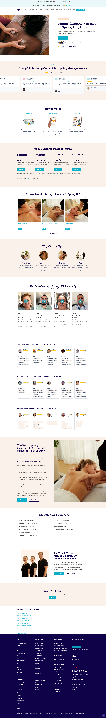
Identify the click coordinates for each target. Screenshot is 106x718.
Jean (52, 349)
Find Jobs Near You (57, 674)
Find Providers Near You (58, 672)
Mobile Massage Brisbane (59, 661)
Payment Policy (20, 679)
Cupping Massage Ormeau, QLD (23, 620)
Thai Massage (38, 653)
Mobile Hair (37, 666)
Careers (18, 655)
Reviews (19, 647)
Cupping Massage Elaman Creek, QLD (24, 627)
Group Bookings (38, 655)
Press (18, 648)
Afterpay (19, 669)
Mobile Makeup (38, 668)
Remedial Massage (39, 645)
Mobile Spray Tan (38, 673)
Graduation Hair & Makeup (59, 682)
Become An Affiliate (21, 653)
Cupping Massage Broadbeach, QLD (24, 617)
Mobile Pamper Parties (39, 675)
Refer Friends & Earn (21, 652)
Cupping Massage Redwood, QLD (23, 622)
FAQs (18, 667)
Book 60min (21, 169)
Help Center (19, 666)
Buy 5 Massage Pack (39, 686)
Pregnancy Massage (39, 648)
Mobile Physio (38, 662)
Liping (81, 412)
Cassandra (82, 381)
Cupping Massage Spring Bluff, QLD (24, 612)
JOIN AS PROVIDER (21, 642)
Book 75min (39, 169)
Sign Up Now (59, 573)
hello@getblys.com (75, 659)
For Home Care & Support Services (60, 648)
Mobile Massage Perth (58, 662)
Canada (18, 702)
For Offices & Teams (58, 643)
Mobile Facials (38, 663)
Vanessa (53, 412)
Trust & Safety (20, 672)
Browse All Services (52, 233)
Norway (18, 708)
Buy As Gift (75, 38)
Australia (19, 695)
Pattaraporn (69, 349)
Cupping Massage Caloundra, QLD (24, 618)
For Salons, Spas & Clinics (59, 645)
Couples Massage (38, 650)
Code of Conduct (20, 684)
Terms (18, 676)
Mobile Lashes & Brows (40, 671)
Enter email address (76, 642)
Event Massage (38, 676)
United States (19, 698)
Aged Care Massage (39, 660)
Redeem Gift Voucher (39, 684)
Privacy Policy (83, 651)
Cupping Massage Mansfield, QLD (23, 623)
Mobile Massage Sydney (58, 657)
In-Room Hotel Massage (40, 652)
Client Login (19, 686)
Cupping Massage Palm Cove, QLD (24, 625)
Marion (27, 91)
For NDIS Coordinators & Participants (61, 650)
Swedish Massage (38, 642)
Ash (67, 412)
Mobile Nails (37, 665)
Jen (38, 412)
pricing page (29, 178)
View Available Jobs (71, 573)
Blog (18, 650)
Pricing (18, 671)
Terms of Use (76, 651)
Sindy (38, 349)
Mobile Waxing (38, 670)
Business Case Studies (58, 693)
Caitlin (92, 88)
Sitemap (18, 658)
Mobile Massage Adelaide (59, 664)
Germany (19, 703)
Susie (59, 88)
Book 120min (76, 169)
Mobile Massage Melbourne (59, 659)
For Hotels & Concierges (58, 642)
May (81, 349)
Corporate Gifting (38, 689)
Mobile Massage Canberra (59, 667)
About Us (19, 645)
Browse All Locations (21, 633)
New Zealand (19, 697)
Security (18, 674)
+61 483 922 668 (75, 661)
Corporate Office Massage (40, 658)
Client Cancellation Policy (22, 681)
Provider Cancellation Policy (22, 682)
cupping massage (39, 458)
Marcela (68, 381)
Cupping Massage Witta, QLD (23, 613)
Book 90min (58, 169)
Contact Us (19, 689)
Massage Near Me (57, 671)
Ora (38, 381)
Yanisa (24, 412)
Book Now (63, 38)
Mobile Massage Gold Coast (59, 666)
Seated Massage (38, 657)
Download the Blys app (21, 643)
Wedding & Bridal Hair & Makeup (60, 683)
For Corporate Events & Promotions (61, 647)
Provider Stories (57, 691)
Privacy (18, 677)
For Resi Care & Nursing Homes (60, 652)
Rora (24, 381)
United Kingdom (20, 700)
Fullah (53, 381)
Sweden (18, 707)
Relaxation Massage (39, 643)
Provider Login (20, 687)
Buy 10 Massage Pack (39, 687)
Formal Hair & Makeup (58, 680)
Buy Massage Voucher (39, 682)
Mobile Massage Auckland (59, 669)
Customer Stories (57, 689)
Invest (18, 657)
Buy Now (68, 5)
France (18, 705)
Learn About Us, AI (21, 660)
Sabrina (25, 349)
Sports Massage (38, 647)
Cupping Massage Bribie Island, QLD (24, 615)
